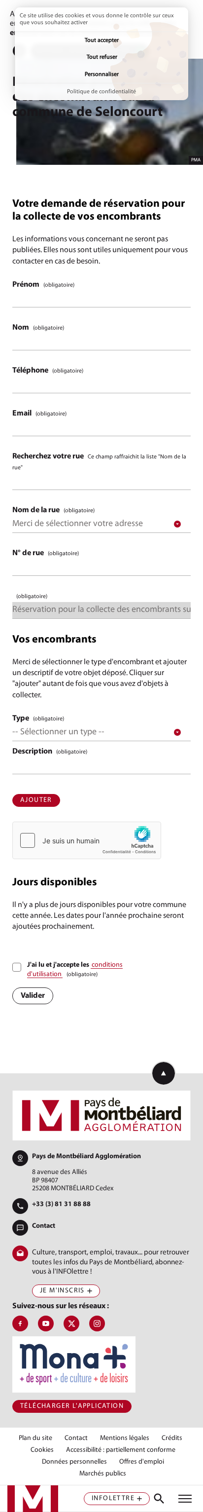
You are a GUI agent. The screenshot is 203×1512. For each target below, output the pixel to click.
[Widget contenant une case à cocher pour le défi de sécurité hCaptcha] (86, 840)
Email (39, 413)
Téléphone (47, 371)
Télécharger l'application (72, 1406)
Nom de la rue (53, 510)
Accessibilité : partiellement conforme (120, 1450)
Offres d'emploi (141, 1462)
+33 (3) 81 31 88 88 (61, 1204)
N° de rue (45, 553)
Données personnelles (74, 1462)
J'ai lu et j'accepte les (75, 970)
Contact (43, 1226)
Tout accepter (102, 40)
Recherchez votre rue (99, 462)
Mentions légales (124, 1438)
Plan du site (35, 1438)
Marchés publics (102, 1474)
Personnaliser (102, 74)
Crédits (172, 1438)
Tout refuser (102, 57)
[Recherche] (159, 1499)
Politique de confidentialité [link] (101, 92)
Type (38, 718)
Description (49, 752)
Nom (38, 328)
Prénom (43, 285)
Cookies (42, 1450)
